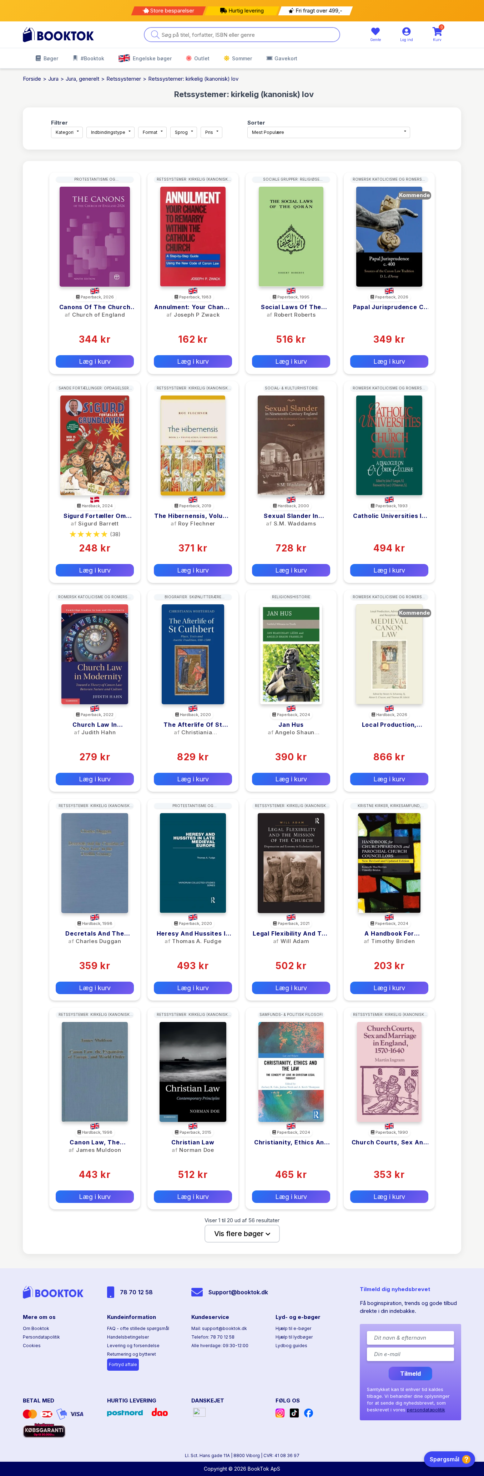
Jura (53, 78)
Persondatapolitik (41, 1337)
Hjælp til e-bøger (293, 1328)
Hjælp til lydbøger (294, 1337)
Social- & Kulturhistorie (291, 388)
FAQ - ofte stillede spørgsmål (138, 1328)
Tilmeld (410, 1373)
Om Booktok (36, 1328)
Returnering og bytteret (131, 1354)
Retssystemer (123, 78)
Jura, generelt (82, 78)
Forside (32, 78)
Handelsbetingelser (128, 1337)
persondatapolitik (426, 1409)
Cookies (32, 1345)
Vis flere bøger (240, 1233)
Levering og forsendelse (133, 1345)
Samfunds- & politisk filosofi (291, 1014)
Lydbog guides (291, 1345)
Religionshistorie (291, 597)
